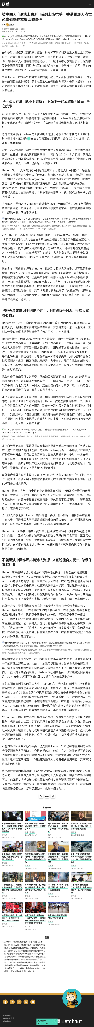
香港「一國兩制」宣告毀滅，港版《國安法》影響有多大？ (35, 826)
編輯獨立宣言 (9, 1018)
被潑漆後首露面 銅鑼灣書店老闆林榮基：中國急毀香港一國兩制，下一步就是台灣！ (58, 858)
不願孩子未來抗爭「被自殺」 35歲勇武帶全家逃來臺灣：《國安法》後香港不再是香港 (12, 827)
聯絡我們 (7, 1021)
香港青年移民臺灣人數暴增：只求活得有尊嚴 (57, 916)
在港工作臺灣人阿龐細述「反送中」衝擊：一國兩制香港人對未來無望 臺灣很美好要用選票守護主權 (35, 919)
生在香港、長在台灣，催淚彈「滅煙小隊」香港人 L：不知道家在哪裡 (58, 887)
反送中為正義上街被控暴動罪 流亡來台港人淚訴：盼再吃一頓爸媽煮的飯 (81, 826)
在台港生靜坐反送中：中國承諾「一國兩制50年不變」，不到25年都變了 (12, 918)
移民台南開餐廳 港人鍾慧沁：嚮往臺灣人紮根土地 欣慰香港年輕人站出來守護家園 (35, 888)
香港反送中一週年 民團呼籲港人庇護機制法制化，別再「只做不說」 (12, 856)
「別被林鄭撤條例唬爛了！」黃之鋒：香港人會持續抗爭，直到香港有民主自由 (81, 888)
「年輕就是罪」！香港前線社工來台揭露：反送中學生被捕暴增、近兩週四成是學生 (12, 888)
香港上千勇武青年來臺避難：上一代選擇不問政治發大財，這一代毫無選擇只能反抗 (81, 858)
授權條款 (7, 1015)
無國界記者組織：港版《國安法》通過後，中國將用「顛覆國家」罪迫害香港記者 (58, 827)
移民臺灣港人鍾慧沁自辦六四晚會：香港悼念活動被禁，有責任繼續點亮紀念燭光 (35, 858)
